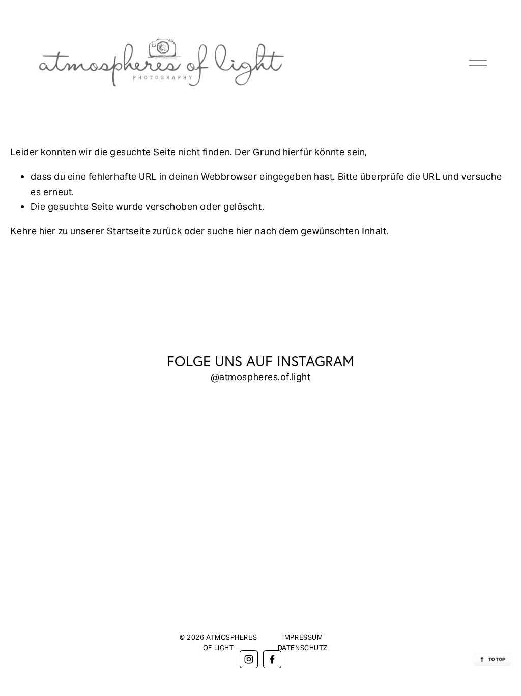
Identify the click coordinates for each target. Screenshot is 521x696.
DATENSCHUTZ (303, 648)
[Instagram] (249, 659)
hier (47, 231)
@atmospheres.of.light (261, 377)
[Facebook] (272, 659)
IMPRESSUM (302, 637)
